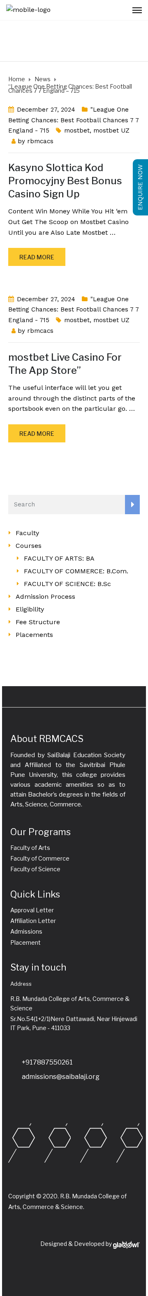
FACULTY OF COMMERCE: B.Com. (76, 571)
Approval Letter (32, 910)
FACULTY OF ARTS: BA (59, 558)
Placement (25, 942)
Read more (36, 257)
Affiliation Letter (33, 920)
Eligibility (30, 609)
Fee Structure (38, 622)
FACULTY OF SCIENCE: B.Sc (67, 584)
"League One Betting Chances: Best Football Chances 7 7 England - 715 (73, 120)
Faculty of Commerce (39, 858)
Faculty (27, 533)
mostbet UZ (111, 130)
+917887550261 (47, 1062)
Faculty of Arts (30, 847)
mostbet (77, 130)
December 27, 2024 (46, 109)
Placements (34, 635)
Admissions (26, 931)
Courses (29, 546)
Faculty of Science (35, 869)
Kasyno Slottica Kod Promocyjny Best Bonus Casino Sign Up (65, 181)
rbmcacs (40, 141)
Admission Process (45, 596)
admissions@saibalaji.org (60, 1077)
